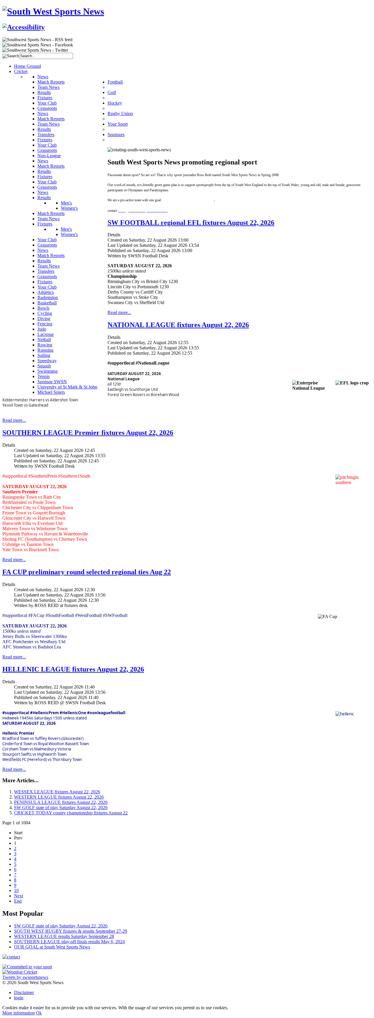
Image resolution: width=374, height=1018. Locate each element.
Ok (39, 1012)
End (18, 901)
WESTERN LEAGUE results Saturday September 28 (64, 936)
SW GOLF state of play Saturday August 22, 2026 (61, 807)
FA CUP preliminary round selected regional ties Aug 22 (86, 572)
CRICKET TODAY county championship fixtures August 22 (71, 812)
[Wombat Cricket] (19, 972)
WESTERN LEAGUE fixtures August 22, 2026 (59, 797)
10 (16, 890)
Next (18, 895)
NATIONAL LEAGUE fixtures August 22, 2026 (178, 325)
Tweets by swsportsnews (25, 977)
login (18, 997)
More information (18, 1012)
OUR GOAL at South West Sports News (52, 946)
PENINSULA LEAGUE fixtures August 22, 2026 (61, 802)
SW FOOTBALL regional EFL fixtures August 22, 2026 (191, 222)
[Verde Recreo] (27, 966)
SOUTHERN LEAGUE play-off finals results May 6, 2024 (69, 941)
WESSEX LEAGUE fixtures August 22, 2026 (57, 791)
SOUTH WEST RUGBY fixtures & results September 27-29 (70, 931)
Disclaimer (24, 992)
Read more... (119, 312)
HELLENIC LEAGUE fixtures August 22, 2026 (73, 669)
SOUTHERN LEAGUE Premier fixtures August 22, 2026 (87, 432)
